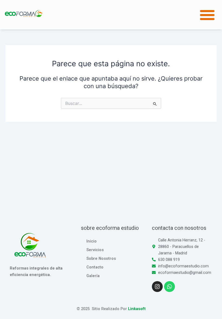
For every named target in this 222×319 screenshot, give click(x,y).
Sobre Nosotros (101, 258)
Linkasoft (137, 308)
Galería (93, 275)
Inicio (91, 241)
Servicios (95, 249)
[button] (207, 15)
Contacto (94, 267)
